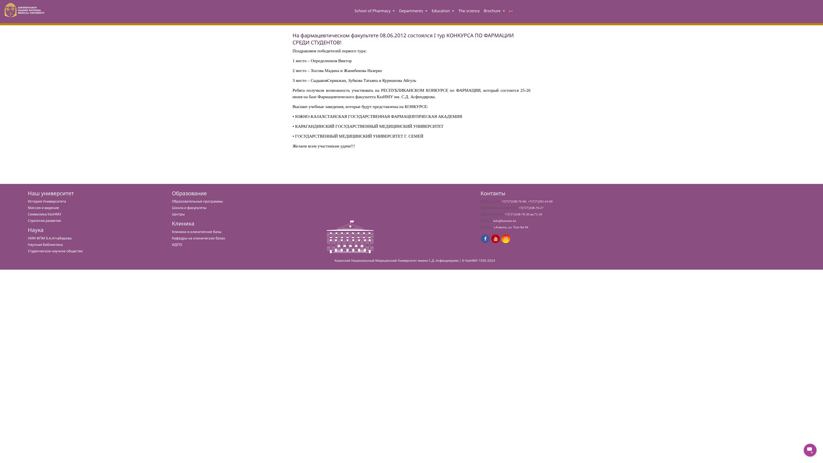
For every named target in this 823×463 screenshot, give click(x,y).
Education (441, 10)
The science (469, 10)
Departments (411, 10)
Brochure (493, 10)
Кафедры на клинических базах (198, 238)
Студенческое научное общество (55, 251)
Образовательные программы (197, 201)
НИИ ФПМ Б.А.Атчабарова (50, 238)
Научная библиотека (45, 244)
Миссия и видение (43, 207)
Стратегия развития (44, 220)
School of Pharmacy (373, 10)
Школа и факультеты (189, 207)
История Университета (47, 201)
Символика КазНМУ (44, 214)
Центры (178, 214)
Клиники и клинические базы (196, 231)
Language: (511, 12)
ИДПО (177, 244)
